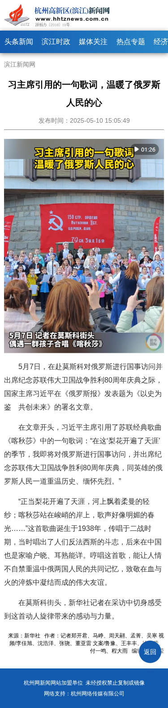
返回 (150, 651)
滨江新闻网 (19, 64)
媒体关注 (93, 41)
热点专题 (130, 41)
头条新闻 (18, 41)
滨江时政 (56, 41)
